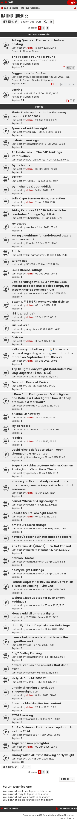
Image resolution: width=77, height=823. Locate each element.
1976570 (31, 617)
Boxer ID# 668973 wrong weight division (40, 302)
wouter (30, 227)
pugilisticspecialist (37, 76)
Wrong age (19, 261)
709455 (30, 180)
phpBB (38, 815)
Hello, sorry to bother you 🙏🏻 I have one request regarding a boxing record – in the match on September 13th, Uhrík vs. (42, 353)
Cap (28, 644)
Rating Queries (14, 16)
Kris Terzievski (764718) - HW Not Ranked (41, 546)
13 (66, 84)
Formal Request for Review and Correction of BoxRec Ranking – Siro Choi (42, 584)
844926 (30, 93)
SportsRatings (34, 457)
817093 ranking (22, 715)
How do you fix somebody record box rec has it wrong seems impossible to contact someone (42, 485)
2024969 (31, 429)
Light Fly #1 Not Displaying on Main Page (41, 625)
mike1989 (31, 734)
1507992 (31, 376)
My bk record (21, 426)
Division (17, 337)
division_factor (23, 558)
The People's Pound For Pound (33, 57)
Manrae (30, 405)
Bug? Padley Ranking (27, 653)
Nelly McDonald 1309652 (29, 678)
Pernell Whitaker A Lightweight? (35, 501)
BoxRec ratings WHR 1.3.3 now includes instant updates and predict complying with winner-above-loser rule (40, 286)
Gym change (21, 165)
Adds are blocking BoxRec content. (37, 703)
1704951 (30, 682)
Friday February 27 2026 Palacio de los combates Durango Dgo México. (39, 212)
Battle (16, 251)
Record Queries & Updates (38, 80)
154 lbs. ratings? (23, 313)
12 (62, 84)
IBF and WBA (20, 325)
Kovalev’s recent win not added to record (42, 537)
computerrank (34, 143)
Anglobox (31, 329)
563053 (30, 264)
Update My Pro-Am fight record (34, 513)
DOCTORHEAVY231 (36, 159)
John (29, 47)
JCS (28, 385)
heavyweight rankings (28, 570)
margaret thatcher (37, 549)
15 (73, 84)
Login (71, 2)
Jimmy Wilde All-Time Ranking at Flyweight (43, 755)
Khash (30, 243)
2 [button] (43, 27)
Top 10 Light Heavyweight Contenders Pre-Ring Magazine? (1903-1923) (42, 371)
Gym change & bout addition (32, 186)
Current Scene (31, 51)
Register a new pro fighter (30, 743)
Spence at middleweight (29, 128)
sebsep (30, 672)
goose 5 (31, 473)
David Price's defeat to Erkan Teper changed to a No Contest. (37, 451)
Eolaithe (30, 60)
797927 (17, 177)
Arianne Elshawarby (26, 414)
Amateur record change (29, 525)
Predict (17, 438)
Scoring (17, 90)
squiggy (31, 132)
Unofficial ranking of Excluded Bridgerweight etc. (33, 689)
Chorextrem (33, 218)
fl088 (29, 540)
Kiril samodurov (35, 255)
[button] (47, 28)
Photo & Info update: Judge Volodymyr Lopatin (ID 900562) (40, 114)
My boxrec (19, 223)
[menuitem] (75, 8)
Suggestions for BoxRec (29, 73)
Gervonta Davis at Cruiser (31, 382)
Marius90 (31, 719)
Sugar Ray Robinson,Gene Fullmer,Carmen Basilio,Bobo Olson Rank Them (42, 467)
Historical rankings (25, 140)
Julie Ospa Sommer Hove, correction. (39, 198)
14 (69, 84)
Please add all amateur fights (33, 613)
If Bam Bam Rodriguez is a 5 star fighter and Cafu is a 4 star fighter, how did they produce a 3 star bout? (41, 398)
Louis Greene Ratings (27, 270)
